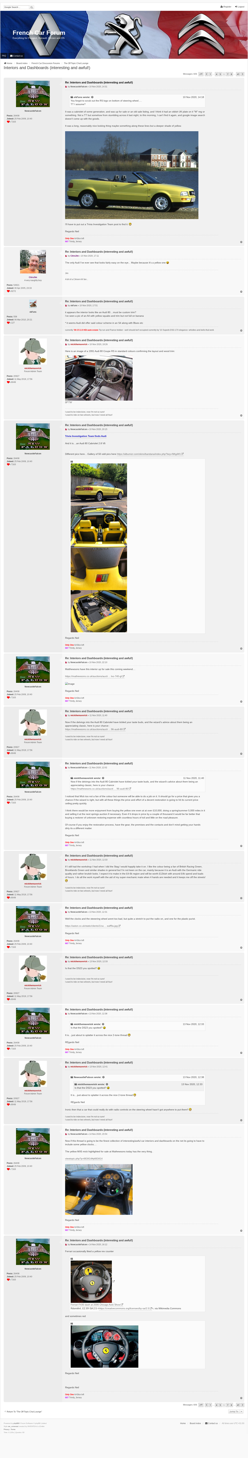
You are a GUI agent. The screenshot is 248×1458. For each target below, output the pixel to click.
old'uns (78, 97)
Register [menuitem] (227, 7)
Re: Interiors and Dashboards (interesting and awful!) (99, 82)
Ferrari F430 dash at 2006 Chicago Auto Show (95, 1304)
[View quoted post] (92, 97)
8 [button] (231, 74)
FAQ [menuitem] (4, 56)
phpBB (16, 1423)
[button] (200, 74)
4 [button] (216, 74)
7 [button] (227, 74)
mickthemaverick (83, 778)
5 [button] (220, 74)
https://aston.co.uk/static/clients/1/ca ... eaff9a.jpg (91, 925)
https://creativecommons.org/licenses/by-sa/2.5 (124, 1308)
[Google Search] (31, 7)
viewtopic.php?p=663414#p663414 (84, 1158)
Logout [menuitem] (241, 7)
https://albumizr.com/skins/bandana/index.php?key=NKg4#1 (149, 454)
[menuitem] (16, 56)
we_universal (13, 1426)
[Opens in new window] (93, 1282)
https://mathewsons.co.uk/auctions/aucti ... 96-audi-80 (94, 729)
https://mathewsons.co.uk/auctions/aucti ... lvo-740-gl (93, 676)
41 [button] (238, 74)
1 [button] (210, 74)
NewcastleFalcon (83, 1077)
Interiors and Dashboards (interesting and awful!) (47, 67)
